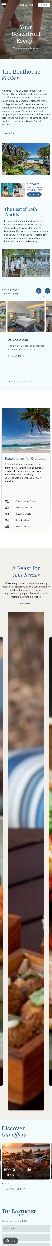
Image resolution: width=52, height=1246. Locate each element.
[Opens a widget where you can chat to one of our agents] (10, 1241)
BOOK (44, 5)
